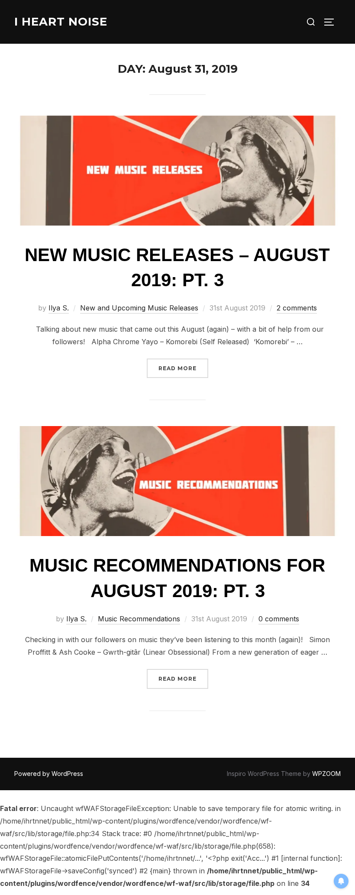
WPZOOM (326, 773)
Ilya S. (58, 308)
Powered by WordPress (48, 773)
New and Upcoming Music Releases (139, 308)
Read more (183, 368)
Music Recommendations (139, 618)
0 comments (278, 618)
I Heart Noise (60, 22)
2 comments (297, 308)
